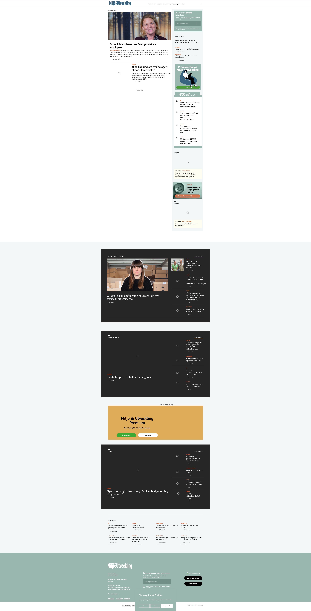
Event (183, 4)
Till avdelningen (198, 256)
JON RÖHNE (110, 581)
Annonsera (127, 598)
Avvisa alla (155, 606)
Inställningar (144, 606)
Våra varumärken (126, 605)
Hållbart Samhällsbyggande (173, 4)
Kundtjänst (135, 605)
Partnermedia (119, 598)
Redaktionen (111, 598)
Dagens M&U (160, 4)
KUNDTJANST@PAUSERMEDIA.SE (122, 587)
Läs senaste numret (193, 578)
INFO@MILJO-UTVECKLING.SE (122, 589)
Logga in (148, 435)
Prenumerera (151, 4)
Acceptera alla (166, 606)
